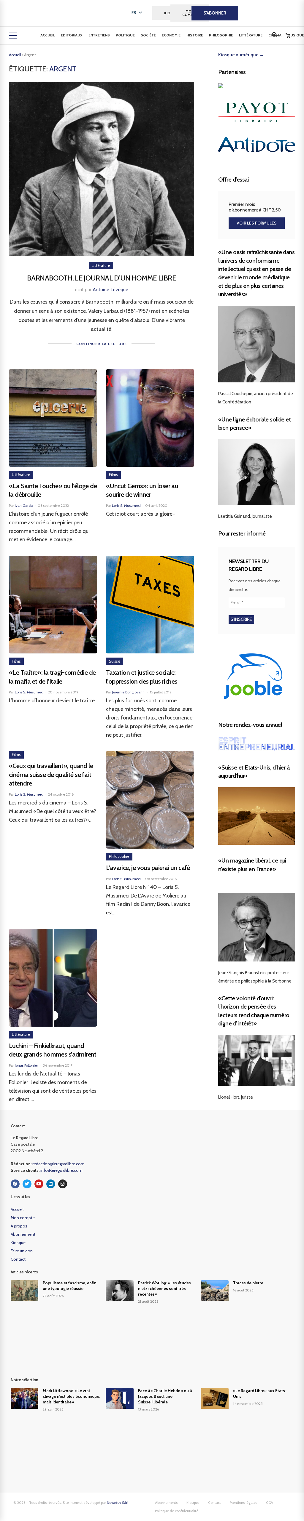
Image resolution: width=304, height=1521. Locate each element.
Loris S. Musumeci (126, 505)
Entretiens (99, 35)
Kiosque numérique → (241, 54)
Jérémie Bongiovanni (128, 692)
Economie (171, 35)
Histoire (194, 35)
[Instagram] (62, 1183)
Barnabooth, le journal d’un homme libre (101, 278)
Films (113, 474)
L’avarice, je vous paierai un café (148, 868)
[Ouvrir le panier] (288, 35)
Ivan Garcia (24, 505)
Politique (125, 35)
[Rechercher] (274, 35)
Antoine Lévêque (110, 289)
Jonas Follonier (26, 1065)
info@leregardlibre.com (61, 1170)
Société (148, 35)
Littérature (250, 35)
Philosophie (221, 35)
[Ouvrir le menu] (13, 36)
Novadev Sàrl (117, 1502)
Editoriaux (72, 35)
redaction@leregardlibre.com (58, 1163)
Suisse (114, 661)
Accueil (47, 35)
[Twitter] (27, 1183)
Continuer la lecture (101, 344)
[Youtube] (38, 1183)
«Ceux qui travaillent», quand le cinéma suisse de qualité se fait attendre (51, 774)
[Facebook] (15, 1183)
